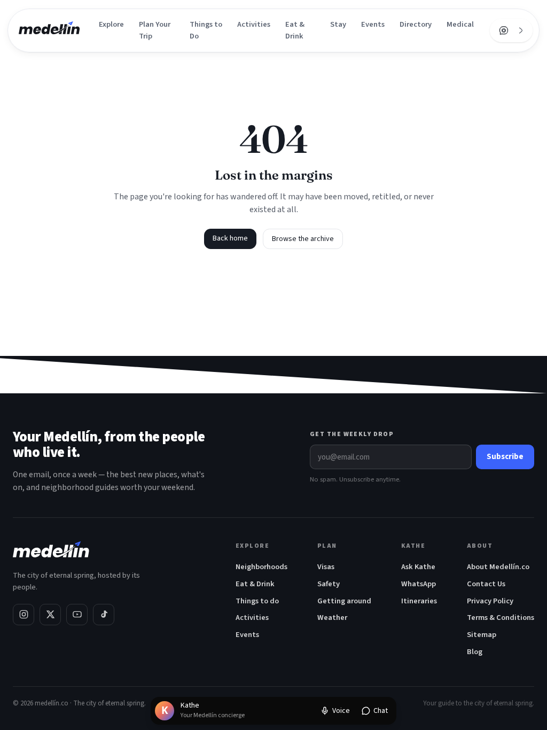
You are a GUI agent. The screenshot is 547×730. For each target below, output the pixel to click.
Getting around (344, 601)
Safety (328, 583)
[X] (50, 614)
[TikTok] (103, 614)
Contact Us (486, 583)
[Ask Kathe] (504, 30)
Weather (332, 617)
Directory (416, 24)
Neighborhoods (261, 566)
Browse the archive (303, 239)
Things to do (257, 601)
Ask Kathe (418, 566)
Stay (338, 24)
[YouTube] (77, 614)
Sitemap (481, 634)
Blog (474, 651)
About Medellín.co (498, 566)
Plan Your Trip (154, 30)
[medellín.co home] (49, 30)
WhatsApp (418, 583)
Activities (253, 24)
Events (373, 24)
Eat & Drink (294, 30)
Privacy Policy (490, 601)
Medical (460, 24)
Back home (230, 238)
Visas (325, 566)
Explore (111, 24)
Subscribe (505, 456)
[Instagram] (23, 614)
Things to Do (206, 30)
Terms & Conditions (500, 617)
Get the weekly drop (352, 434)
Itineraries (419, 601)
